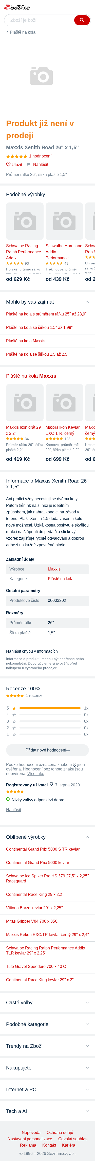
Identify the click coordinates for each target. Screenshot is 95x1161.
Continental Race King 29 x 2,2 (34, 894)
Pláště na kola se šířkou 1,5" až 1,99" (39, 327)
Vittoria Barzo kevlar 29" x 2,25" (34, 908)
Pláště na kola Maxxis (25, 341)
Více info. (35, 773)
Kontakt (49, 1145)
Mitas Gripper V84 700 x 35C (32, 921)
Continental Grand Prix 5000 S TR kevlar (43, 849)
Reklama (28, 1145)
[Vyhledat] (82, 20)
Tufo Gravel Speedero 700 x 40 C (36, 966)
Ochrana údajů (60, 1132)
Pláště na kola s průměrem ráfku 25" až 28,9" (46, 314)
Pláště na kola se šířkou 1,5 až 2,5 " (38, 354)
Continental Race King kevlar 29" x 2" (40, 980)
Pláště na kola (22, 32)
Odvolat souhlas (72, 1139)
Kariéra (68, 1145)
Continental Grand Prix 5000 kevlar (37, 862)
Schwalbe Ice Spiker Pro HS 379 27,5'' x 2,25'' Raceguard (47, 878)
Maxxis (54, 569)
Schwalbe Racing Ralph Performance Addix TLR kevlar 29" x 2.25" (45, 950)
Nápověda (31, 1132)
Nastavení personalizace (30, 1139)
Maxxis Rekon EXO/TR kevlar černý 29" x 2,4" (47, 934)
